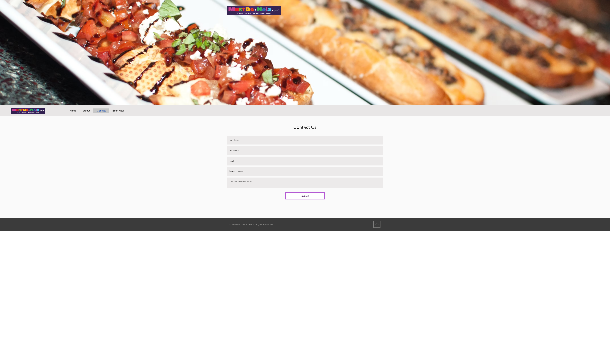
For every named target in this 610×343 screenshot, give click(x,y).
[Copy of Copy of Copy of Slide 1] (299, 98)
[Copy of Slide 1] (310, 98)
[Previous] (17, 52)
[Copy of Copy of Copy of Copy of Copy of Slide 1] (313, 98)
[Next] (592, 52)
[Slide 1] (307, 98)
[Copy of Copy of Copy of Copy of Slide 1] (302, 98)
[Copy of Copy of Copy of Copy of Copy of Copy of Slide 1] (296, 98)
